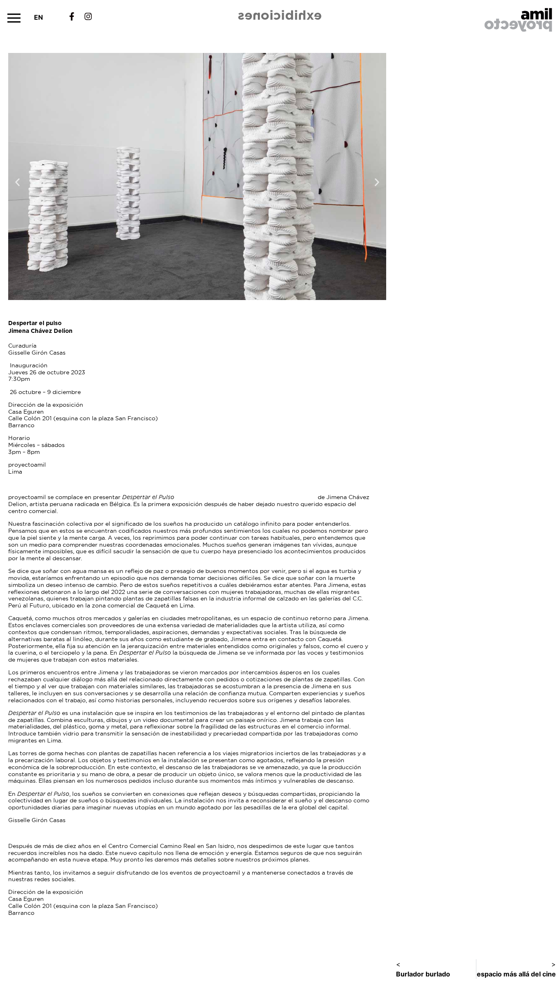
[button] (14, 18)
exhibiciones (280, 15)
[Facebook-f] (72, 16)
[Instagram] (88, 16)
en (38, 17)
